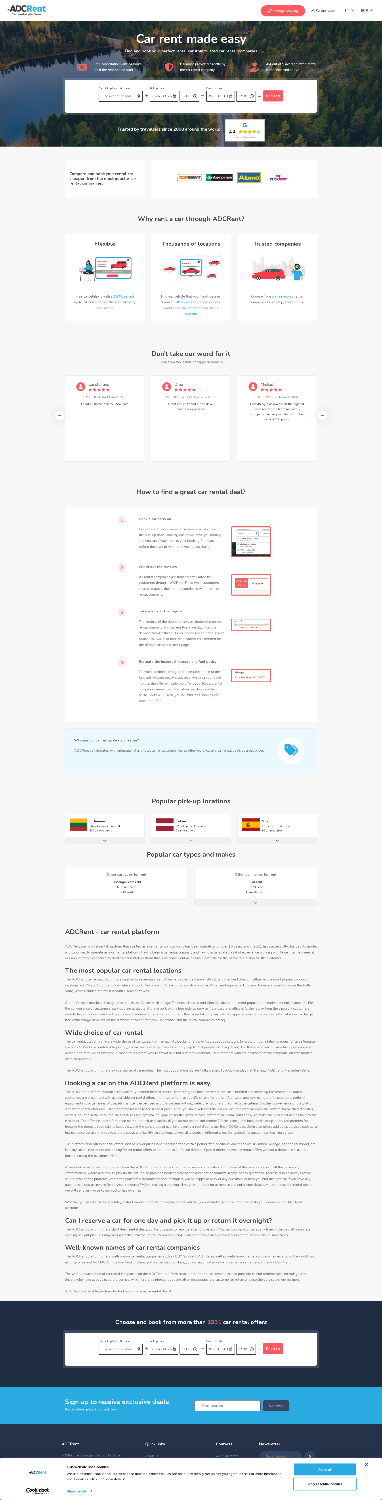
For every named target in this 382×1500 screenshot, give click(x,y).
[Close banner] (366, 1464)
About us (151, 1456)
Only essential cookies (325, 1484)
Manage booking (285, 11)
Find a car (273, 96)
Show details (77, 1491)
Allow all (325, 1469)
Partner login (325, 10)
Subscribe (276, 1405)
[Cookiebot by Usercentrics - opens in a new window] (37, 1491)
